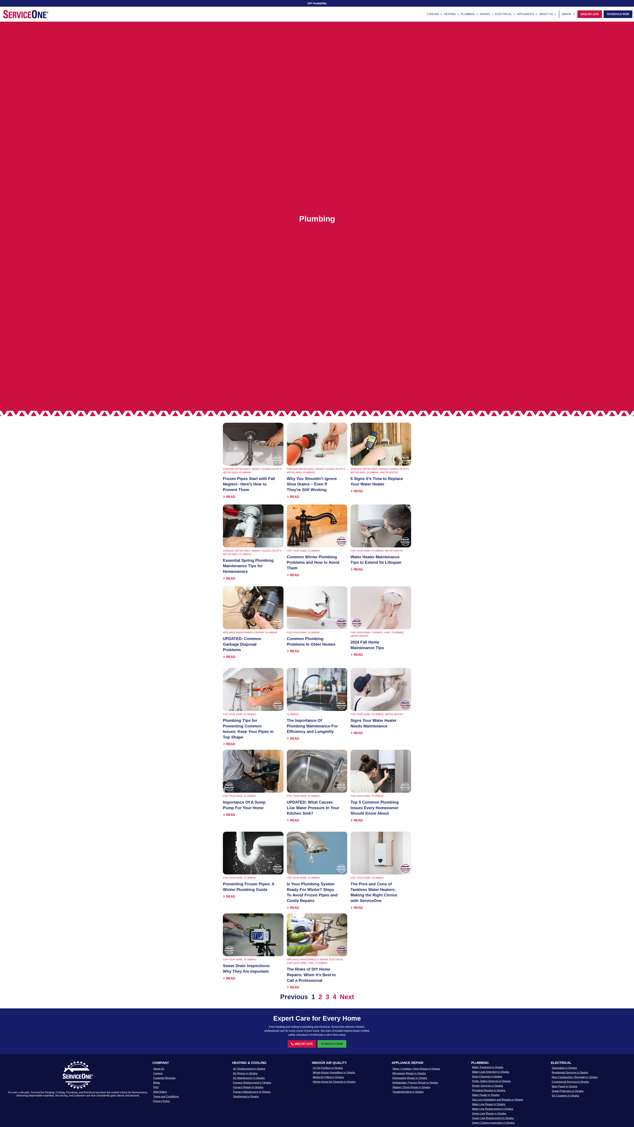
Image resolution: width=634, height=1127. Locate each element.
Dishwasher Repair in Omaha (409, 1078)
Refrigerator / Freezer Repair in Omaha (415, 1082)
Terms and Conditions (166, 1096)
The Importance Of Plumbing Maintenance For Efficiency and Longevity (312, 726)
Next (347, 996)
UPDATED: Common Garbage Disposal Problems (242, 644)
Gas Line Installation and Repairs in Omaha (497, 1099)
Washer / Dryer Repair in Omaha (411, 1087)
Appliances (525, 14)
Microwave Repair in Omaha (409, 1073)
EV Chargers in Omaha (565, 1095)
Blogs (156, 1082)
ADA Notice (160, 1091)
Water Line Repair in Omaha (488, 1104)
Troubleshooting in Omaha (407, 1091)
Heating (450, 14)
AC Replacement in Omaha (249, 1068)
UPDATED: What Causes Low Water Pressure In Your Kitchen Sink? (313, 807)
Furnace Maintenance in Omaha (252, 1091)
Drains (485, 14)
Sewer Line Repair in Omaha (489, 1113)
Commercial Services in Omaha (570, 1081)
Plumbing (468, 14)
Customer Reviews (164, 1078)
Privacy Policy (161, 1101)
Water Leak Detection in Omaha (490, 1072)
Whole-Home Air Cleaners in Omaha (334, 1081)
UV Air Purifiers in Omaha (328, 1068)
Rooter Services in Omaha (487, 1085)
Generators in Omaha (564, 1068)
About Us (546, 14)
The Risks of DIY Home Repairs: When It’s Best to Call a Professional (311, 974)
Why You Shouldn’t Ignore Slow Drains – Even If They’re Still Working (312, 484)
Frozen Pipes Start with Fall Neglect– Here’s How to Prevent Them (249, 484)
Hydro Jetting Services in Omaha (491, 1081)
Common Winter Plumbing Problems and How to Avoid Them (313, 562)
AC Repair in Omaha (245, 1073)
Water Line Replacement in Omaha (492, 1109)
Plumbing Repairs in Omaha (488, 1090)
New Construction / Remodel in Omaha (575, 1077)
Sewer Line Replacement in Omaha (493, 1118)
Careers (158, 1073)
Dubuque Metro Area (236, 469)
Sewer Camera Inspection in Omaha (493, 1122)
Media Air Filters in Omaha (328, 1077)
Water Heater (389, 472)
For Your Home (297, 550)
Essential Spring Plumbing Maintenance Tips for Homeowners (248, 566)
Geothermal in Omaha (246, 1096)
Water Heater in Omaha (485, 1095)
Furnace (377, 632)
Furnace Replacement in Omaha (252, 1082)
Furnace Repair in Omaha (248, 1087)
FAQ (155, 1087)
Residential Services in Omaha (570, 1072)
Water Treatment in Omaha (487, 1067)
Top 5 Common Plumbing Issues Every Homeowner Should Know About (375, 807)
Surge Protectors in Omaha (567, 1091)
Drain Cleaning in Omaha (487, 1076)
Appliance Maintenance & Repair (243, 632)
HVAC (387, 632)
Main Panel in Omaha (564, 1086)
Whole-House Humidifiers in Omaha (334, 1072)
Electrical (503, 14)
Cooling (433, 14)
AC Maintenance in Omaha (249, 1078)
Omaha (566, 14)
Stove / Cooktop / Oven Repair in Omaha (416, 1068)
